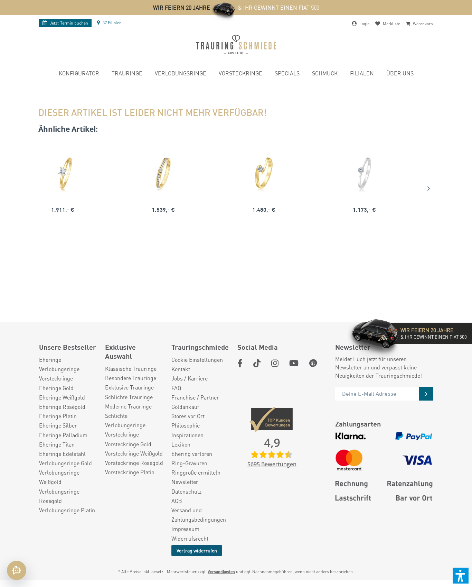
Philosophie (185, 425)
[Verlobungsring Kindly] (63, 173)
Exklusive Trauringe (129, 387)
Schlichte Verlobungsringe (125, 420)
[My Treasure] (163, 173)
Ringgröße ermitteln (195, 472)
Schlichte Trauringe (129, 397)
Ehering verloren (191, 453)
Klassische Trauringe (131, 368)
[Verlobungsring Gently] (364, 173)
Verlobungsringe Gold (65, 463)
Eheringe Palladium (63, 435)
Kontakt (180, 369)
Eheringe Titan (57, 444)
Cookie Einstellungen (197, 359)
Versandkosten (221, 571)
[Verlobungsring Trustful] (264, 173)
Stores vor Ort (188, 416)
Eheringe (50, 359)
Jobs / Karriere (189, 378)
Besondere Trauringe (130, 378)
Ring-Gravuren (189, 463)
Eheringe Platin (58, 416)
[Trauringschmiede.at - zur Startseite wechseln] (236, 44)
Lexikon (180, 444)
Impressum (185, 528)
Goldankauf (185, 406)
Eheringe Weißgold (62, 397)
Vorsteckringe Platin (129, 472)
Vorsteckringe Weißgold (134, 453)
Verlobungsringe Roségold (59, 496)
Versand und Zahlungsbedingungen (198, 514)
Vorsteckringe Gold (128, 444)
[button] (461, 576)
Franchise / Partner (195, 397)
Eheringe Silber (58, 425)
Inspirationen (187, 435)
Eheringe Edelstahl (62, 453)
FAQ (176, 388)
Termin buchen (69, 23)
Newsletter (184, 481)
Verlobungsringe (59, 369)
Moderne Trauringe (128, 406)
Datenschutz (186, 491)
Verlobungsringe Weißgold (59, 477)
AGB (176, 500)
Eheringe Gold (56, 388)
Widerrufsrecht (189, 538)
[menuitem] (79, 74)
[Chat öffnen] (16, 570)
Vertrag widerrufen (197, 550)
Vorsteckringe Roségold (134, 462)
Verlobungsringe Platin (67, 510)
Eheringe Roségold (62, 406)
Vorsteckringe (56, 378)
